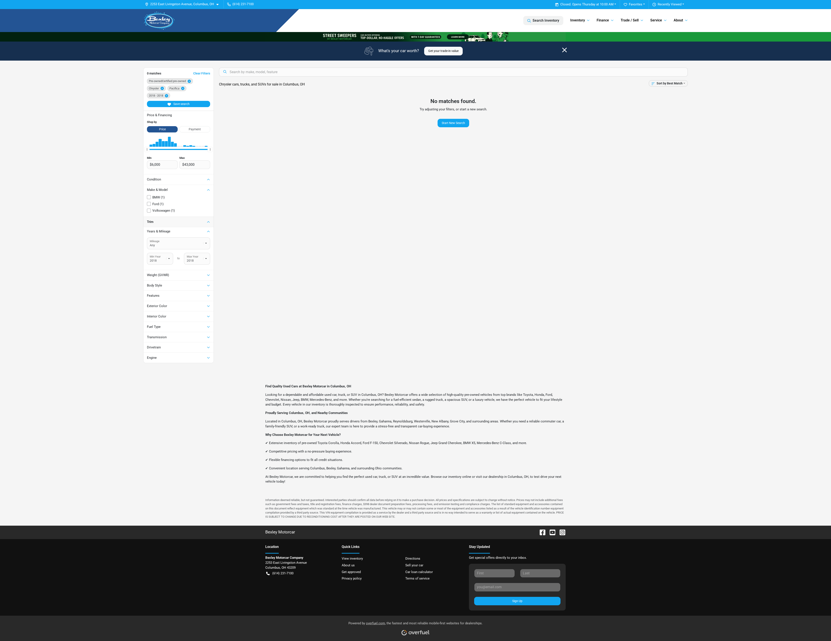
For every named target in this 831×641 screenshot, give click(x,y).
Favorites (635, 4)
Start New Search (453, 123)
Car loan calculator (419, 572)
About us (348, 565)
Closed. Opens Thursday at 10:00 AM (587, 4)
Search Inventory (546, 20)
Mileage (154, 241)
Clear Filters (201, 73)
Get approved (351, 572)
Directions (412, 558)
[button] (183, 4)
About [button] (678, 20)
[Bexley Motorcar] (159, 20)
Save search (181, 104)
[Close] (564, 50)
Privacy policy (352, 578)
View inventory (352, 558)
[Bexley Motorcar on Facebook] (541, 532)
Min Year (155, 256)
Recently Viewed (669, 4)
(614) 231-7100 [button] (243, 4)
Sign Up (517, 601)
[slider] (147, 149)
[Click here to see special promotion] (415, 37)
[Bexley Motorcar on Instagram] (561, 532)
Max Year (192, 256)
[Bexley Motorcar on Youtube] (551, 532)
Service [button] (656, 20)
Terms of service (417, 578)
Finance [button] (603, 20)
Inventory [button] (577, 20)
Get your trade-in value (443, 51)
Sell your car (414, 565)
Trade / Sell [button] (630, 20)
